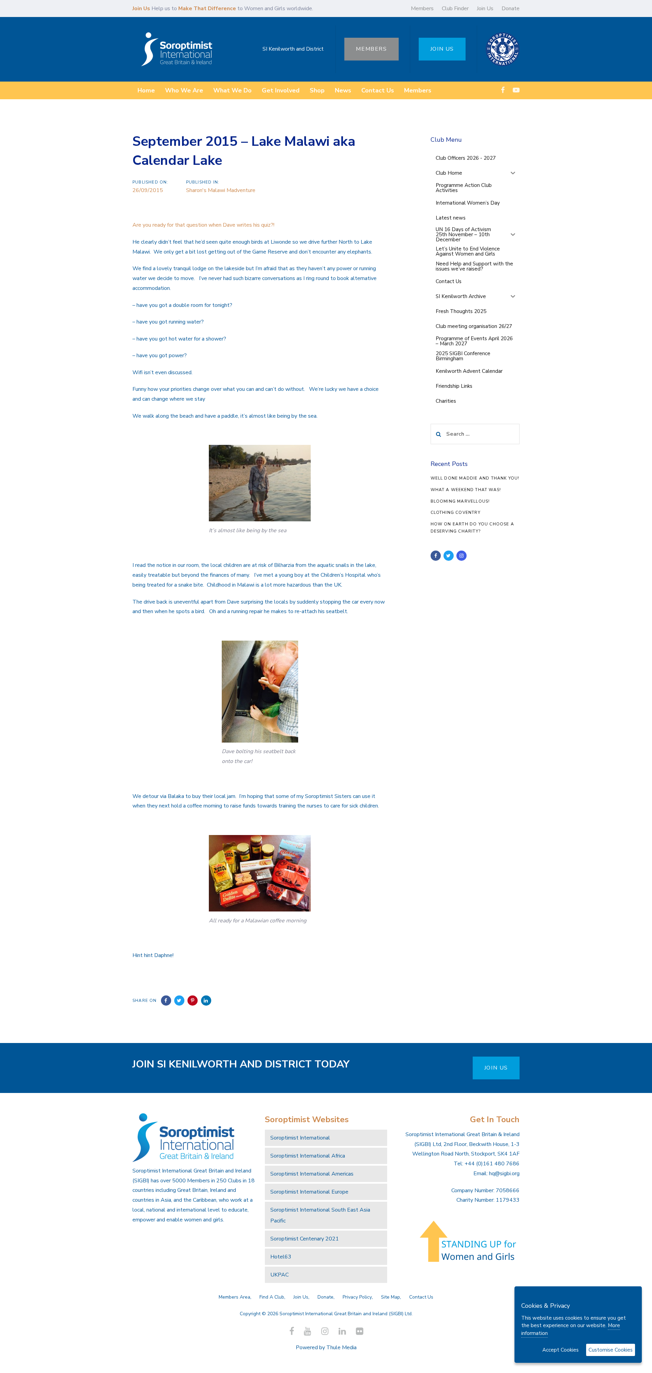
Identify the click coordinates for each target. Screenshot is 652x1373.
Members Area (234, 1297)
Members (422, 8)
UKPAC (279, 1275)
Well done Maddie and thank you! (475, 478)
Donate (511, 8)
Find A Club (271, 1297)
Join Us (485, 8)
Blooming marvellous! (460, 501)
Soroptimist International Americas (312, 1174)
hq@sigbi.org (504, 1173)
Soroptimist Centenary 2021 (304, 1238)
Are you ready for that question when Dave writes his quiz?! (203, 225)
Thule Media (341, 1347)
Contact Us (421, 1297)
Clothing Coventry (456, 512)
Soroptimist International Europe (309, 1192)
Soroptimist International (300, 1138)
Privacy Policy (357, 1297)
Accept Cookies (560, 1349)
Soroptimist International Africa (307, 1156)
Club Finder (455, 8)
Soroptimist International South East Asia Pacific (320, 1215)
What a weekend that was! (466, 489)
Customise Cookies (610, 1349)
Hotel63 (280, 1257)
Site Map (390, 1297)
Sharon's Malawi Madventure (220, 190)
